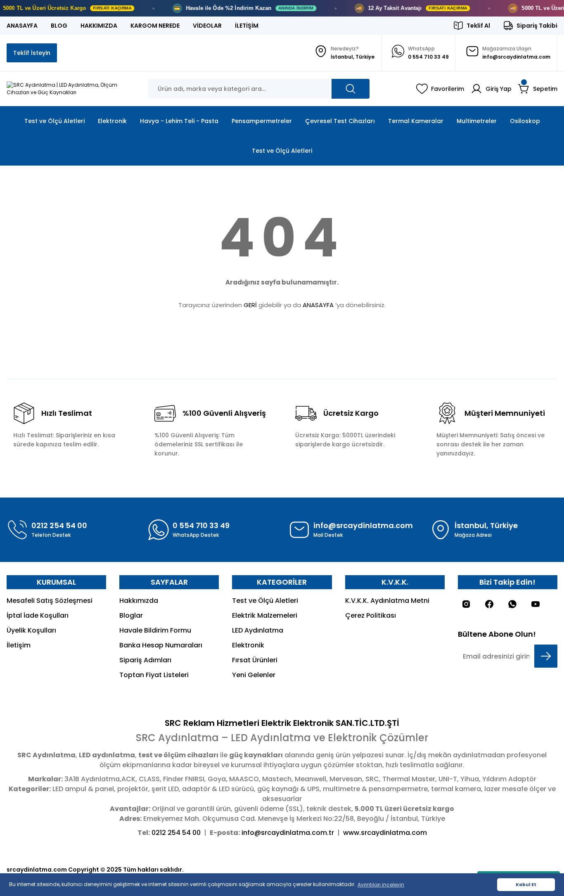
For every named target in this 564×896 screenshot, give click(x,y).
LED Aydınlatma (257, 630)
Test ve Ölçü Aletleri (265, 600)
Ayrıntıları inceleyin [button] (381, 884)
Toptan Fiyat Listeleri (154, 675)
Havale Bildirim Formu (155, 630)
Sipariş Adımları (145, 660)
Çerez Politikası (370, 615)
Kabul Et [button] (526, 885)
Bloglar (131, 615)
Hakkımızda (138, 600)
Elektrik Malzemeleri (264, 615)
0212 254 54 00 (176, 832)
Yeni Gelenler (253, 675)
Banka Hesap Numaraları (160, 645)
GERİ (250, 305)
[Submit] (545, 656)
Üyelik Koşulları (31, 630)
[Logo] (71, 88)
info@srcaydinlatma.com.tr (288, 832)
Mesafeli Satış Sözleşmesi (49, 600)
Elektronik (248, 645)
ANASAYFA (318, 305)
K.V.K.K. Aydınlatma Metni (387, 600)
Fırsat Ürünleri (254, 660)
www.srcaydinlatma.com (385, 832)
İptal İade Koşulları (38, 615)
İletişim (19, 645)
